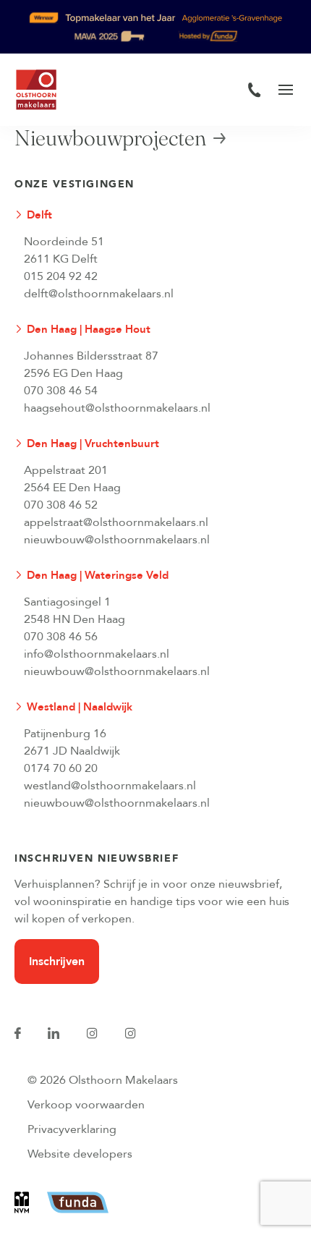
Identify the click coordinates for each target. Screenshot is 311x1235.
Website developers (79, 1154)
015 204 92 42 (61, 276)
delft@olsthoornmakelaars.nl (99, 294)
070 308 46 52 (61, 505)
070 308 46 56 (61, 637)
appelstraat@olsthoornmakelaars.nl (116, 522)
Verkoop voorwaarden (86, 1105)
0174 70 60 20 (61, 768)
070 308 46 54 (61, 391)
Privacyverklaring (71, 1129)
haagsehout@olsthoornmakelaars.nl (117, 408)
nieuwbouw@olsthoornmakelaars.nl (117, 540)
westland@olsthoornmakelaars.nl (110, 786)
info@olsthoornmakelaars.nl (96, 654)
